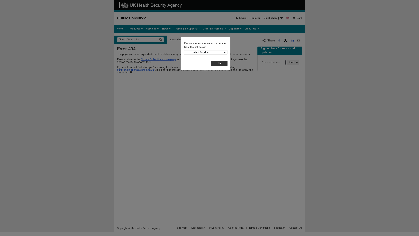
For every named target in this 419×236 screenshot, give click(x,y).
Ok (219, 63)
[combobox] (206, 52)
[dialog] (209, 118)
